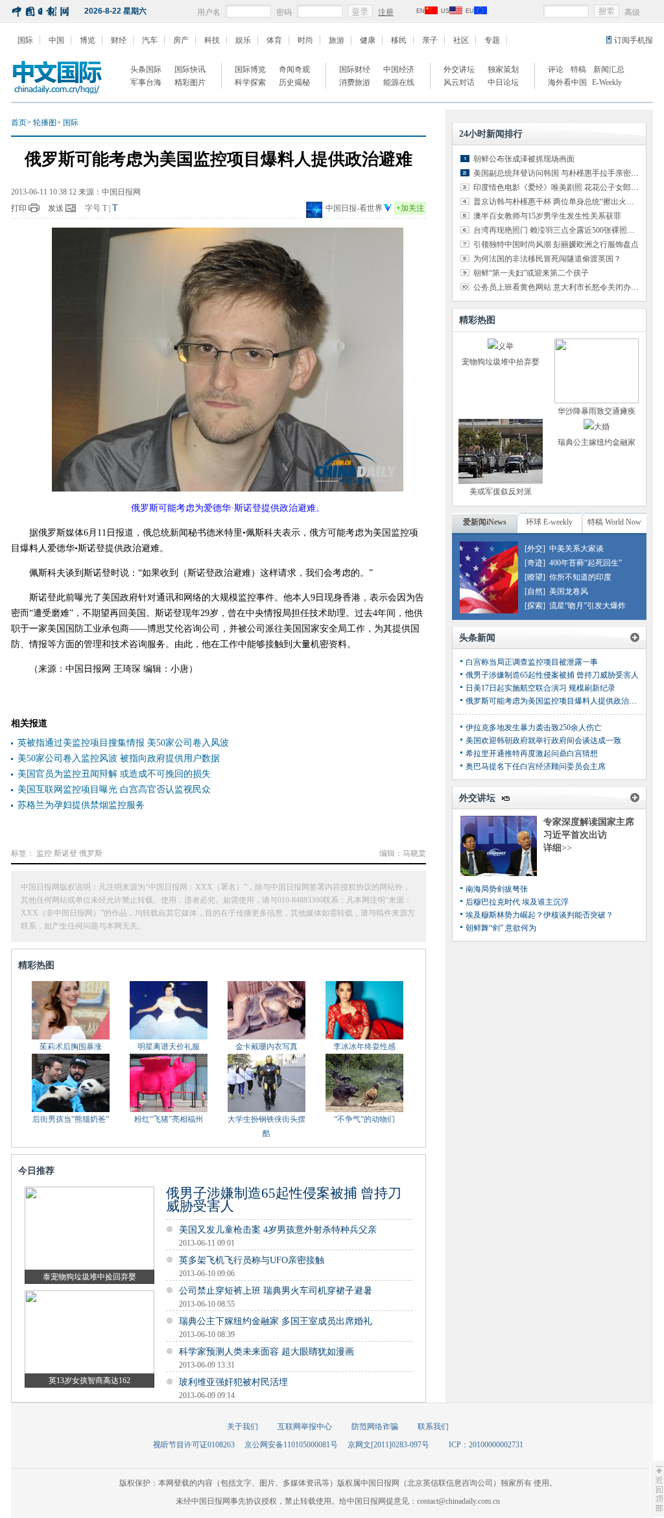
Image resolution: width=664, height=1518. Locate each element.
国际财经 (354, 69)
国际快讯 (190, 69)
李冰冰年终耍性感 (364, 1046)
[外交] (535, 548)
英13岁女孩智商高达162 (89, 1380)
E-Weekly (607, 82)
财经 (118, 40)
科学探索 (250, 82)
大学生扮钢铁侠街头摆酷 (266, 1126)
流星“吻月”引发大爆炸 (587, 605)
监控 (44, 853)
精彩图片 (190, 82)
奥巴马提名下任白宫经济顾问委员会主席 (536, 766)
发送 (56, 208)
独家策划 (503, 69)
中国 (56, 40)
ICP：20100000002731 (486, 1444)
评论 (555, 69)
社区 (461, 40)
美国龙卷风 (568, 591)
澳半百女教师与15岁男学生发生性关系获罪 (547, 215)
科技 (212, 40)
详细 (557, 848)
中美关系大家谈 (576, 548)
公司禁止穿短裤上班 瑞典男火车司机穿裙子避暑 (275, 1291)
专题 (492, 40)
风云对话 (459, 82)
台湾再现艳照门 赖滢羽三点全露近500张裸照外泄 (558, 230)
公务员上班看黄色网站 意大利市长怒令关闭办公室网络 (567, 287)
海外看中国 (567, 82)
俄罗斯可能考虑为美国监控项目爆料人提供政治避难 (555, 701)
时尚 (305, 40)
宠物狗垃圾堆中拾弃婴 (501, 361)
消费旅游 (354, 82)
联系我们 (433, 1426)
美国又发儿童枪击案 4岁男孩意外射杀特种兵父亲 (278, 1230)
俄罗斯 (90, 853)
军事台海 (145, 82)
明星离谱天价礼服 (168, 1046)
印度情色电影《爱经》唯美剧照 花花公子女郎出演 (559, 187)
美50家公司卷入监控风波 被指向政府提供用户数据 (119, 758)
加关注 (410, 208)
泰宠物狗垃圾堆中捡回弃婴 (89, 1276)
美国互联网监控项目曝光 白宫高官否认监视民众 (114, 789)
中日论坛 (503, 82)
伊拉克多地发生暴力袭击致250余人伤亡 (534, 727)
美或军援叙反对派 (500, 491)
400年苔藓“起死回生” (585, 562)
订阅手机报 (633, 40)
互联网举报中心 (305, 1426)
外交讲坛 (459, 69)
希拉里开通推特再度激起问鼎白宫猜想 (532, 753)
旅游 (336, 40)
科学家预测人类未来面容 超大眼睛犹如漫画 (266, 1352)
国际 (25, 40)
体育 (274, 40)
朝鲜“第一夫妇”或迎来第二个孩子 (531, 273)
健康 (367, 40)
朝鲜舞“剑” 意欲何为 (501, 927)
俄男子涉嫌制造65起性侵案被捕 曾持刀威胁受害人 (283, 1199)
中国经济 (398, 69)
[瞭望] (535, 577)
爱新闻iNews (484, 522)
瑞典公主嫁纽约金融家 (596, 442)
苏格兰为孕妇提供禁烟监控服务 (81, 805)
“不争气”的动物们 (364, 1119)
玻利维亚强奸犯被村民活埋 (233, 1382)
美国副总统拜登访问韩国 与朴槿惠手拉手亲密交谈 (559, 173)
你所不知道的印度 (580, 577)
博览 (87, 40)
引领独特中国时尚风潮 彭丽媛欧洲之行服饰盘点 (556, 244)
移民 (399, 40)
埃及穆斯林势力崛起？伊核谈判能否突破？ (539, 914)
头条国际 (145, 69)
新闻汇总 (608, 69)
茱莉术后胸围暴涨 (71, 1046)
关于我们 (242, 1426)
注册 (386, 12)
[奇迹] (535, 562)
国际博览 (250, 69)
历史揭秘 (294, 82)
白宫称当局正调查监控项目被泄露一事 (532, 662)
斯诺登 (65, 853)
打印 (19, 208)
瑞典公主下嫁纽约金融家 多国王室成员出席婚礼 (275, 1321)
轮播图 (44, 122)
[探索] (535, 605)
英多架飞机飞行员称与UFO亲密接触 (251, 1260)
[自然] (535, 591)
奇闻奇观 (294, 69)
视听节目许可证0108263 (194, 1444)
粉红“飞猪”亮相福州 (168, 1119)
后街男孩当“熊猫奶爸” (70, 1119)
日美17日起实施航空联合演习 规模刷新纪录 (540, 688)
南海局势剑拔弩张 (497, 889)
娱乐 (243, 40)
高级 (632, 12)
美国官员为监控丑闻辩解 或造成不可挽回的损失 (114, 774)
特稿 (578, 69)
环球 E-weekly (549, 522)
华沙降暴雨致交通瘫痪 (596, 411)
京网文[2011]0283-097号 (388, 1444)
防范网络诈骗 (374, 1426)
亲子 (430, 40)
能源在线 (398, 82)
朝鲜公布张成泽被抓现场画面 (524, 158)
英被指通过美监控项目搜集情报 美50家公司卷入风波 (123, 743)
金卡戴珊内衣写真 (266, 1046)
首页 (19, 122)
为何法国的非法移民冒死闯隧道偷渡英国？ (547, 258)
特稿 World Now (614, 522)
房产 (181, 40)
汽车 (150, 40)
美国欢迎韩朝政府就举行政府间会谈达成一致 (543, 740)
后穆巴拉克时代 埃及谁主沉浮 (517, 902)
